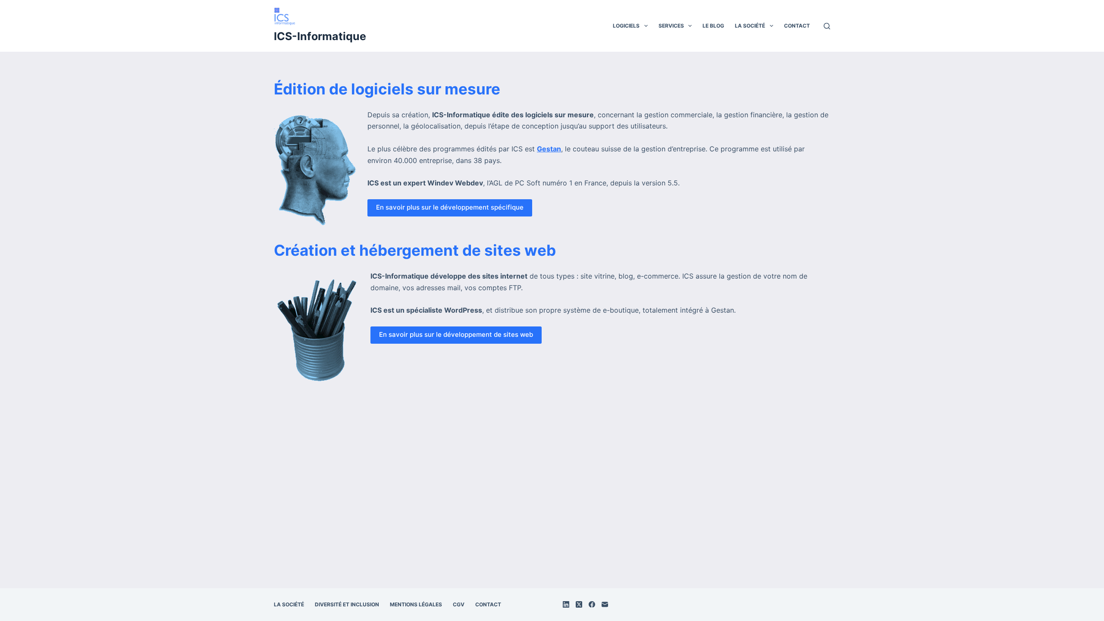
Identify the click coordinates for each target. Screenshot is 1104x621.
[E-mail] (605, 604)
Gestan (549, 148)
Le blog (713, 25)
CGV (458, 604)
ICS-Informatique (320, 36)
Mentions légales (416, 604)
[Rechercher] (827, 26)
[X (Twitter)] (579, 604)
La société (750, 25)
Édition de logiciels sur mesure (387, 89)
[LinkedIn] (566, 604)
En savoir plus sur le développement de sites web (456, 334)
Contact (797, 25)
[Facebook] (592, 604)
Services (671, 25)
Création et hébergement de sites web (415, 250)
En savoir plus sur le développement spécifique (450, 207)
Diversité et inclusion (347, 604)
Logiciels (626, 25)
